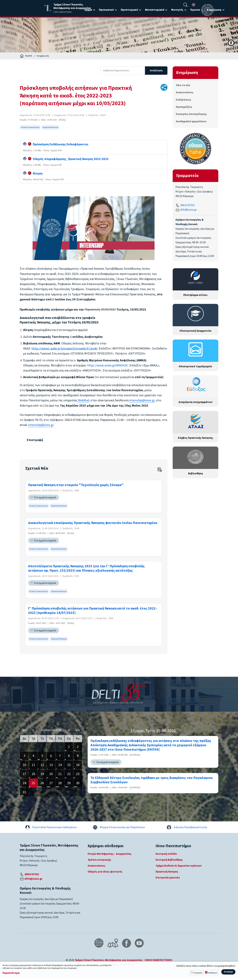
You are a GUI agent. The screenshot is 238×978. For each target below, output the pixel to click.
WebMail (83, 400)
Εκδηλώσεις (183, 100)
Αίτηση (37, 173)
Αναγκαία (198, 972)
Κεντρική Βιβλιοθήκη (169, 860)
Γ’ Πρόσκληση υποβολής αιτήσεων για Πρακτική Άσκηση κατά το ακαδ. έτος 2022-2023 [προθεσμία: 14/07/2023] (92, 610)
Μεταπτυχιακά (154, 10)
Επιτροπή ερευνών (168, 878)
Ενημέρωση (43, 56)
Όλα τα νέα (183, 85)
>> (77, 730)
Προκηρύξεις (184, 107)
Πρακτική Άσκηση (50, 127)
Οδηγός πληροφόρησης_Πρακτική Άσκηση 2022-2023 (70, 159)
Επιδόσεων (212, 972)
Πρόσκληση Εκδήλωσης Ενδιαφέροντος (59, 144)
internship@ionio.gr (142, 400)
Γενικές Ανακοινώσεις (30, 127)
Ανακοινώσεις (184, 92)
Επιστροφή (35, 440)
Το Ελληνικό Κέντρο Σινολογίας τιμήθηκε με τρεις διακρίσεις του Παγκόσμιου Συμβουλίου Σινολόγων (151, 780)
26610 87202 (187, 205)
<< (24, 730)
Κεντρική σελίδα (166, 854)
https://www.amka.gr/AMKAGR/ (107, 365)
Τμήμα (88, 10)
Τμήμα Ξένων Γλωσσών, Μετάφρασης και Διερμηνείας (109, 960)
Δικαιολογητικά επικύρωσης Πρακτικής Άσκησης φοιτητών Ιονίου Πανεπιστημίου (92, 523)
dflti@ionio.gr (188, 210)
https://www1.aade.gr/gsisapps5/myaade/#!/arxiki (64, 348)
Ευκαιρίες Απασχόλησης (191, 114)
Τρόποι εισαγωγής (99, 860)
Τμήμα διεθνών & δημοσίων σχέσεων (179, 866)
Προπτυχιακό (129, 10)
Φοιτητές (177, 10)
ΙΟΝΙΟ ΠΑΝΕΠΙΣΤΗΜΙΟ (158, 960)
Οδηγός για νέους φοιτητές (105, 872)
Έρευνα (195, 10)
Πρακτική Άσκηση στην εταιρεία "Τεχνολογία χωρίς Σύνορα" (76, 485)
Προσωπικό (106, 10)
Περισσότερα (11, 973)
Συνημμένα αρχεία (45, 497)
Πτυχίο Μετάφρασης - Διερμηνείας (109, 854)
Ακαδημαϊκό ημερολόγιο (191, 121)
